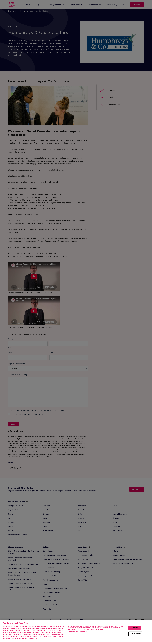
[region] (76, 631)
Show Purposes (135, 633)
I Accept (135, 628)
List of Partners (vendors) (77, 631)
